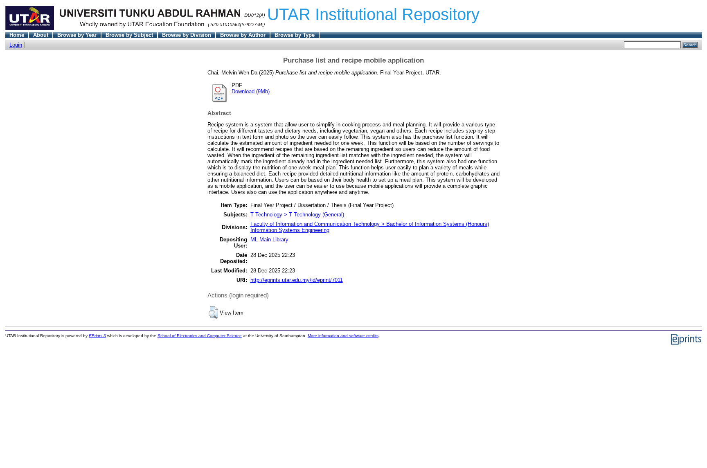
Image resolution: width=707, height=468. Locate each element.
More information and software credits (343, 335)
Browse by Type (295, 35)
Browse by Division (186, 35)
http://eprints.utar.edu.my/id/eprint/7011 (296, 280)
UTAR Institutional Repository (373, 14)
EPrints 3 (97, 335)
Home (16, 35)
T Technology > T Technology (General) (297, 215)
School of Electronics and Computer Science (200, 335)
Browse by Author (243, 35)
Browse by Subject (129, 35)
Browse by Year (77, 35)
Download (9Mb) (251, 91)
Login (15, 45)
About (40, 35)
